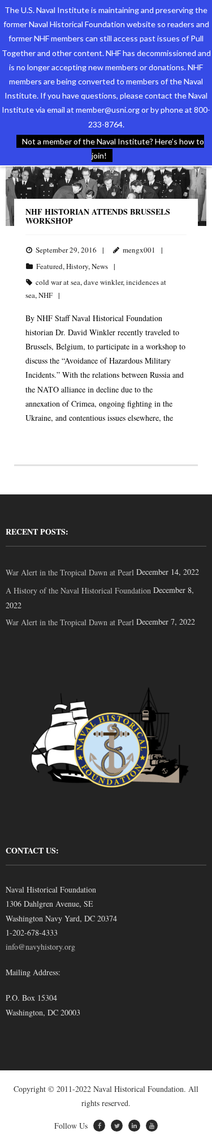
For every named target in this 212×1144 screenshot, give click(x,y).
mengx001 (139, 250)
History (77, 266)
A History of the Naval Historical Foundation (78, 590)
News (100, 266)
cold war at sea (58, 282)
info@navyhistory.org (40, 946)
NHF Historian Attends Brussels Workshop (97, 216)
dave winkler (103, 282)
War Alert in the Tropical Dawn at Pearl (70, 572)
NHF (45, 295)
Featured (49, 266)
